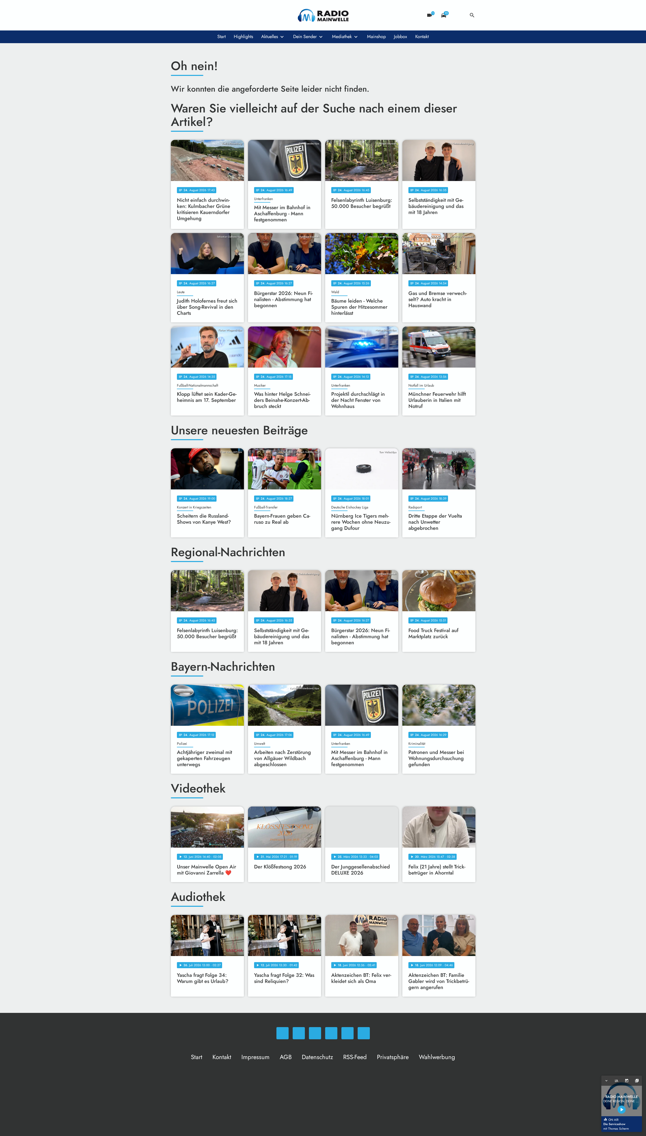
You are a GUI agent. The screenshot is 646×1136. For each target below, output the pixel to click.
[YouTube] (206, 15)
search (472, 15)
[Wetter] (458, 15)
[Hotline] (227, 15)
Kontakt (422, 36)
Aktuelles (269, 36)
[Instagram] (196, 15)
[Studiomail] (216, 15)
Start (221, 36)
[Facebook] (186, 15)
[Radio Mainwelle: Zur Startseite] (323, 15)
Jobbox (400, 36)
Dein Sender (305, 36)
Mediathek (342, 36)
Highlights (243, 36)
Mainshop (376, 36)
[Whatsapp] (176, 15)
